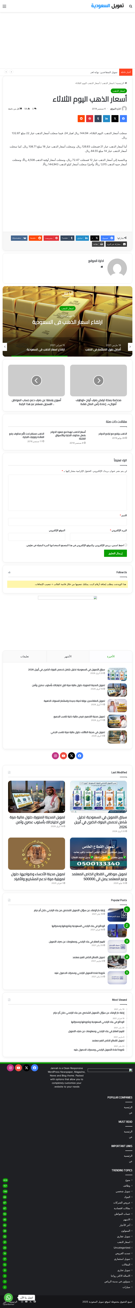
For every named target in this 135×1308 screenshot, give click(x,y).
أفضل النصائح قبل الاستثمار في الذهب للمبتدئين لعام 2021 (67, 322)
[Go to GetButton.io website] (8, 1304)
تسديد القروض (122, 1253)
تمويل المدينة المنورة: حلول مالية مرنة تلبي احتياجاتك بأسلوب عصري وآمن (68, 685)
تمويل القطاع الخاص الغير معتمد (89, 957)
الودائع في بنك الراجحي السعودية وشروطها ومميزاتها (78, 926)
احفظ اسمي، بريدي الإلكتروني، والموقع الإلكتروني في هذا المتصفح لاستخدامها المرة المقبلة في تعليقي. (75, 545)
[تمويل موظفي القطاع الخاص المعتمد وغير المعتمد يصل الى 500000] (98, 854)
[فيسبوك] (123, 118)
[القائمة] (4, 7)
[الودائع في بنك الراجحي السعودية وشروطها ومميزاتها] (117, 930)
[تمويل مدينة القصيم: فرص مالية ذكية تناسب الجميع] (117, 721)
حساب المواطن (122, 1213)
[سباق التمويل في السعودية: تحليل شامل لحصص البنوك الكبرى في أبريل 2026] (117, 674)
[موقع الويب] (102, 267)
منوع (128, 1180)
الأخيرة (111, 656)
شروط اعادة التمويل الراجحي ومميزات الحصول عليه (79, 973)
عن (130, 1112)
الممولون (125, 1230)
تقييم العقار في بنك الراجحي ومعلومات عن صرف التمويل (77, 941)
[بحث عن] (130, 7)
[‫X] (114, 118)
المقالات (126, 1264)
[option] (67, 321)
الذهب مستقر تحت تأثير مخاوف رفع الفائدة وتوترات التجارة (26, 435)
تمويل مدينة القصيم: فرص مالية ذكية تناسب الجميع (79, 716)
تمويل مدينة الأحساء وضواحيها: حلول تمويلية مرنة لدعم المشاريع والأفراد (38, 876)
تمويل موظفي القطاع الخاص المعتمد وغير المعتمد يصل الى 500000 (99, 876)
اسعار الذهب (108, 83)
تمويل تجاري (123, 1270)
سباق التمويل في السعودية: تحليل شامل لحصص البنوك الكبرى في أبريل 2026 (66, 669)
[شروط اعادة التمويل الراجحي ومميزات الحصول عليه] (117, 977)
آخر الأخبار (125, 1225)
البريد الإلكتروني (118, 530)
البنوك (127, 1197)
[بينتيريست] (89, 118)
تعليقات (24, 656)
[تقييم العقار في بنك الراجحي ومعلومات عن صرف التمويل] (117, 946)
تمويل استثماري (122, 1258)
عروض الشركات (121, 1202)
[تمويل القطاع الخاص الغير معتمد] (117, 962)
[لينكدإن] (106, 118)
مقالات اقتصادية (122, 1208)
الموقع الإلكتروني (57, 530)
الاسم (123, 515)
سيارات (126, 1287)
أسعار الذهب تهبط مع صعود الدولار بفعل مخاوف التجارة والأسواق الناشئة (68, 435)
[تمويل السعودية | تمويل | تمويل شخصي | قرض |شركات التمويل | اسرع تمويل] (107, 6)
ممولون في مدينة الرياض (117, 1281)
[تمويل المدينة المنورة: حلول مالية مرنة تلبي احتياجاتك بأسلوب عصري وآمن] (117, 690)
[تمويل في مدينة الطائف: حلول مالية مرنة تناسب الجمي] (117, 737)
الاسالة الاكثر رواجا (120, 1275)
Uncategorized (122, 1247)
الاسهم (126, 1219)
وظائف (126, 1185)
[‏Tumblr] (98, 118)
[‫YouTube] (63, 755)
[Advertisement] (67, 40)
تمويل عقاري (123, 1236)
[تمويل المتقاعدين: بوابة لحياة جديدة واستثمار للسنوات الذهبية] (117, 705)
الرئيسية (120, 83)
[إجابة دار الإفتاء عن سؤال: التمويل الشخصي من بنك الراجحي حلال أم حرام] (117, 915)
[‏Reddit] (81, 118)
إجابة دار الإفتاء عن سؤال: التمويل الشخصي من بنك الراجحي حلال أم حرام (69, 910)
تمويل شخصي (123, 1191)
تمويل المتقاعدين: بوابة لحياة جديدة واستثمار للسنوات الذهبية (87, 72)
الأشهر (68, 656)
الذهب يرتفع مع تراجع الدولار (113, 433)
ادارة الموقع (115, 108)
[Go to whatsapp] (8, 1297)
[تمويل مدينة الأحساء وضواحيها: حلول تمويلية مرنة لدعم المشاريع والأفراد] (36, 854)
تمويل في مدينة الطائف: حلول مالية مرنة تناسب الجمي (78, 732)
